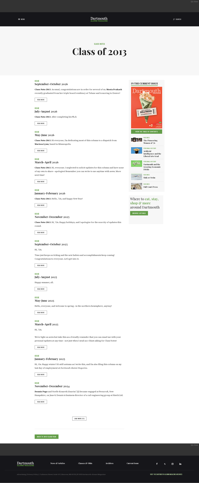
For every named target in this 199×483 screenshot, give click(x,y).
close (194, 1)
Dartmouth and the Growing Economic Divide (152, 167)
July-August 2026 (46, 111)
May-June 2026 (44, 135)
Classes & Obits (85, 463)
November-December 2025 (52, 217)
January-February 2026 (50, 193)
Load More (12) (79, 419)
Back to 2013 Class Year (46, 436)
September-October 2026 (51, 84)
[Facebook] (157, 464)
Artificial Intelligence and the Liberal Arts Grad (152, 153)
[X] (165, 464)
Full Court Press (150, 187)
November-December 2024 (52, 386)
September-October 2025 (51, 244)
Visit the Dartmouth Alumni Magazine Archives (166, 474)
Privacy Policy (32, 474)
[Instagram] (172, 464)
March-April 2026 (46, 162)
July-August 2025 (46, 277)
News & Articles (57, 463)
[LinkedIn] (180, 464)
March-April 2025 (46, 324)
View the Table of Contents (146, 131)
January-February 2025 (50, 359)
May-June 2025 (44, 300)
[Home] (99, 19)
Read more (40, 100)
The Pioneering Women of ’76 (150, 141)
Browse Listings (139, 213)
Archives (109, 463)
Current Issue (133, 463)
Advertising (21, 474)
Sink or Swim (149, 177)
